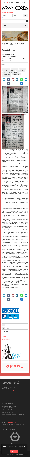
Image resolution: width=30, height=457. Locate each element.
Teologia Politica (9, 65)
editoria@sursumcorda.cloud (11, 390)
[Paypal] (11, 367)
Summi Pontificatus (21, 70)
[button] (27, 64)
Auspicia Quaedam (7, 74)
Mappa (17, 2)
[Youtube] (15, 367)
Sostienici (23, 2)
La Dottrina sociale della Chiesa (9, 70)
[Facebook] (18, 367)
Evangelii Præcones (17, 74)
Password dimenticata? (6, 339)
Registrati (4, 336)
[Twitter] (7, 367)
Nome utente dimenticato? (7, 337)
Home (5, 2)
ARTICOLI (12, 43)
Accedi (4, 334)
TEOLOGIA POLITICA (19, 43)
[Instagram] (22, 367)
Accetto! (14, 451)
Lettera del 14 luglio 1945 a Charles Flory (11, 72)
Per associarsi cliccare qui (12, 422)
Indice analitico (12, 2)
